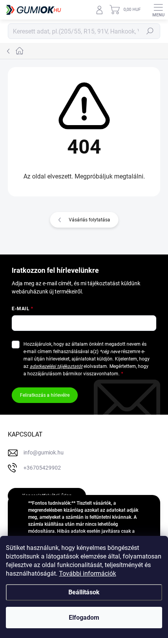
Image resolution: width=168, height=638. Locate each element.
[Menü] (158, 9)
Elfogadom (84, 617)
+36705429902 (42, 468)
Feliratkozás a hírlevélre (45, 395)
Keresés (150, 31)
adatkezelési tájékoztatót (56, 366)
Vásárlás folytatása (89, 220)
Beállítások (84, 592)
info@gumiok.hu (43, 452)
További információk (87, 573)
